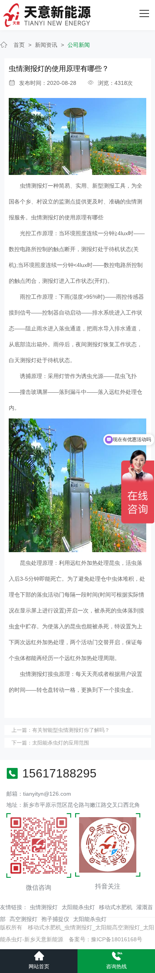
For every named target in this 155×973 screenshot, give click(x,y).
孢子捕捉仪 (55, 919)
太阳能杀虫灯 (78, 907)
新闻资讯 (46, 45)
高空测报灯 (23, 919)
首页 (19, 45)
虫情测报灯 (44, 907)
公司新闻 (79, 45)
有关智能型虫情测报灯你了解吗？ (71, 730)
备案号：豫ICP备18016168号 (105, 939)
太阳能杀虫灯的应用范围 (60, 743)
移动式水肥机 (115, 907)
